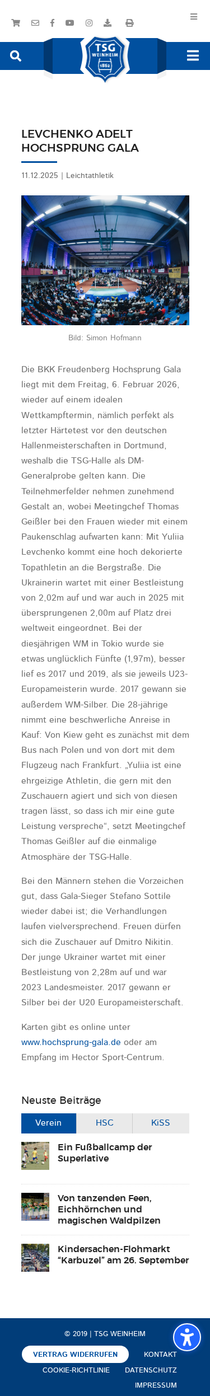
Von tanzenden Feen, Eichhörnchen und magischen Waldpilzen (109, 1209)
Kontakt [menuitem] (160, 1354)
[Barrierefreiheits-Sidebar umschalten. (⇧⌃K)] (187, 1337)
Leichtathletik (90, 176)
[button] (15, 55)
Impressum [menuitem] (156, 1385)
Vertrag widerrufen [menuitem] (75, 1354)
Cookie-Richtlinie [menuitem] (76, 1370)
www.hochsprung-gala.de (71, 1042)
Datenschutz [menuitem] (151, 1370)
